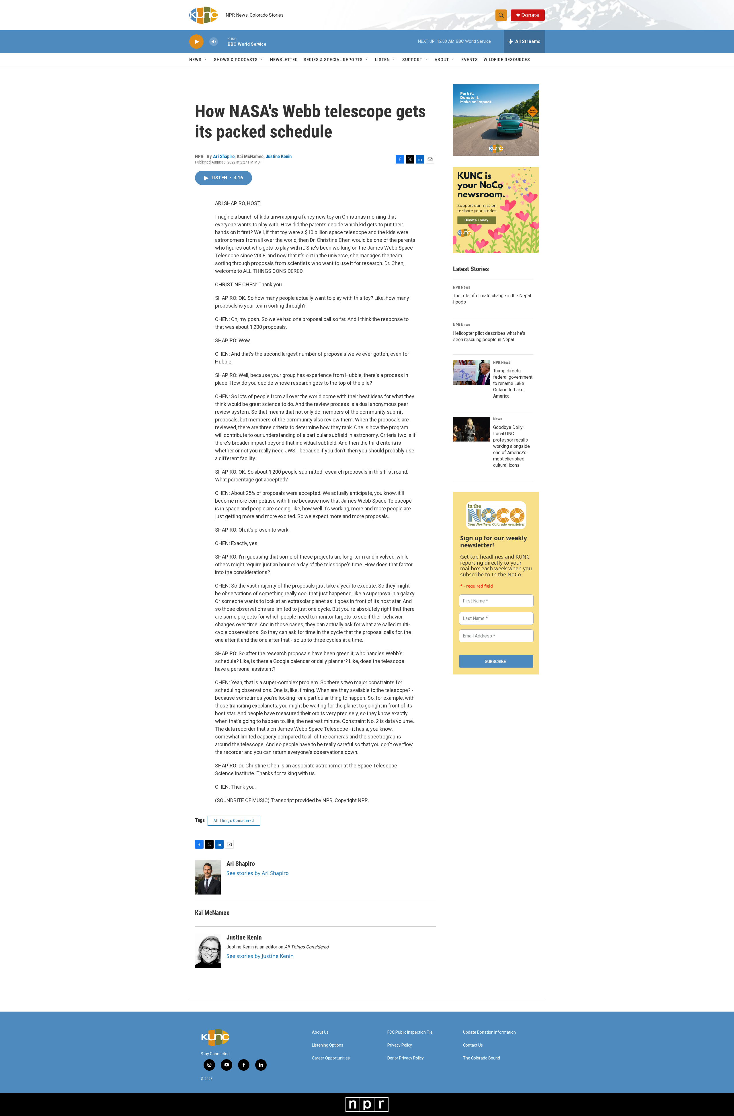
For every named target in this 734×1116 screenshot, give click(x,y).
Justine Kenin (279, 156)
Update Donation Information (489, 1032)
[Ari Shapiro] (208, 877)
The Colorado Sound (481, 1058)
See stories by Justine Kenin (260, 955)
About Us (320, 1032)
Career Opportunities (331, 1058)
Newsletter (284, 59)
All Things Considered (234, 820)
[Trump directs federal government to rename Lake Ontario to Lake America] (471, 372)
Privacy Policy (399, 1045)
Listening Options (327, 1045)
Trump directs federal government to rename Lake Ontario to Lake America (512, 383)
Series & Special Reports (333, 59)
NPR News (461, 287)
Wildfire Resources (507, 59)
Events (469, 59)
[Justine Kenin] (208, 951)
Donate (530, 15)
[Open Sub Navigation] (206, 59)
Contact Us (473, 1045)
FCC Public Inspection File (410, 1032)
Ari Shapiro (224, 156)
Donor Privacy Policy (405, 1058)
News (497, 419)
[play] (196, 41)
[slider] (223, 41)
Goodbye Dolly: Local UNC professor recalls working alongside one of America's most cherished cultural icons (511, 446)
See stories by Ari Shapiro (258, 873)
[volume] (213, 41)
